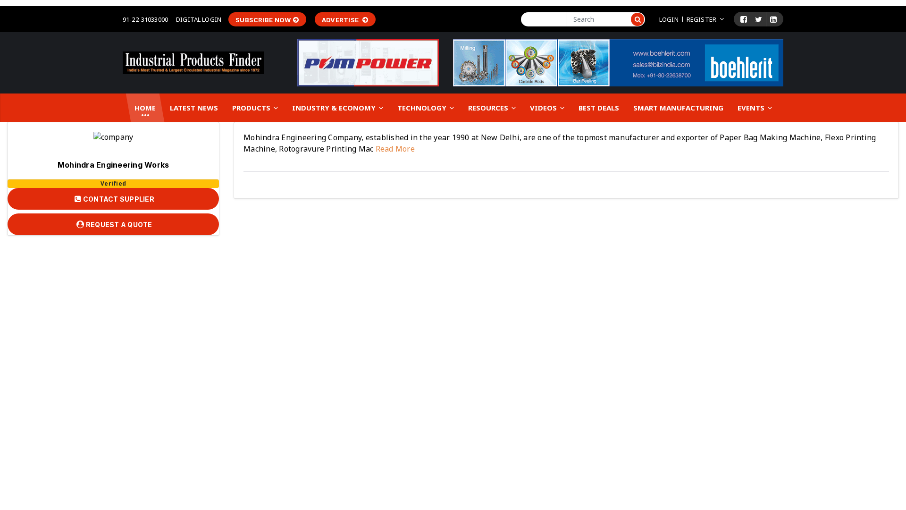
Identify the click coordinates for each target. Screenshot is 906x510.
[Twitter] (758, 19)
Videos (544, 107)
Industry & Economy (335, 107)
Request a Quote (118, 225)
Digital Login (198, 19)
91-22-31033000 (145, 19)
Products (252, 107)
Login (669, 19)
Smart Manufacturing (678, 107)
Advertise (341, 20)
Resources (489, 107)
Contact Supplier (118, 199)
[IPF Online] (193, 62)
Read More (394, 149)
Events (752, 107)
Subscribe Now (263, 20)
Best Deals (599, 107)
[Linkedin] (773, 19)
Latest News (194, 107)
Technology (422, 107)
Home (145, 107)
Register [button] (701, 19)
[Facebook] (743, 19)
